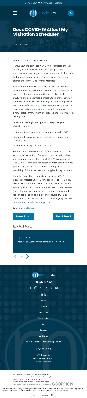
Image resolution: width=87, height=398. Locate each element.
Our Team (43, 306)
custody (35, 105)
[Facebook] (30, 287)
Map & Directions (43, 361)
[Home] (42, 13)
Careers (43, 330)
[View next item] (27, 256)
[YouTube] (56, 287)
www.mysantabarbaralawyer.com (34, 202)
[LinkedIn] (46, 287)
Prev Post (23, 216)
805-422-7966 (43, 282)
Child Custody (30, 208)
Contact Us (43, 336)
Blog (43, 324)
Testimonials (43, 318)
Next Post (63, 216)
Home (43, 300)
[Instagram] (35, 287)
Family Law (43, 312)
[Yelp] (51, 287)
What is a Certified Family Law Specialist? (43, 341)
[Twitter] (41, 287)
